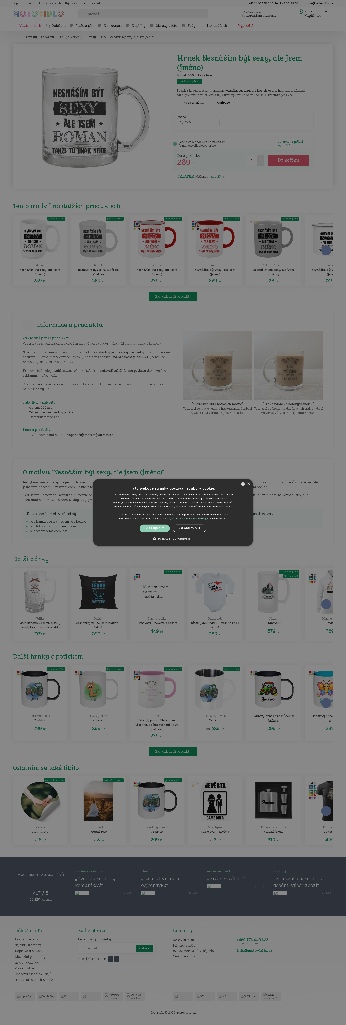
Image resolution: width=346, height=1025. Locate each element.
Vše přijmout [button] (155, 528)
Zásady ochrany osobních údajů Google (186, 518)
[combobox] (243, 484)
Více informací (218, 518)
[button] (173, 538)
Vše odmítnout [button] (189, 528)
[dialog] (173, 512)
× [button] (248, 483)
